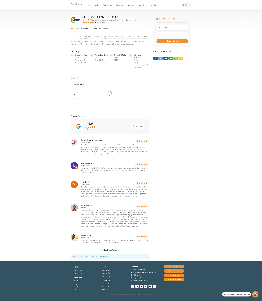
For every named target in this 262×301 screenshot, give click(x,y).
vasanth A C (85, 182)
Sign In (187, 5)
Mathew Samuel (86, 235)
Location (94, 29)
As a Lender (106, 273)
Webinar (105, 290)
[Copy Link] (180, 58)
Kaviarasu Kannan (87, 163)
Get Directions (81, 84)
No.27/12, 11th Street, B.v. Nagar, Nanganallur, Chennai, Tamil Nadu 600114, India (110, 20)
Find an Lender (78, 273)
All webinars (77, 287)
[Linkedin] (165, 58)
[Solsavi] (77, 4)
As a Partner (106, 276)
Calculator (119, 5)
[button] (74, 94)
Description (75, 29)
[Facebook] (155, 58)
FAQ (75, 290)
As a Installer (106, 270)
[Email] (170, 58)
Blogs (75, 284)
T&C (150, 294)
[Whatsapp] (175, 58)
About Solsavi (106, 284)
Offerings (85, 29)
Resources (130, 5)
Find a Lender (107, 5)
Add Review (103, 29)
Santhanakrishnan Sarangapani (91, 140)
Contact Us (106, 287)
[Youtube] (150, 286)
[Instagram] (137, 286)
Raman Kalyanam (87, 205)
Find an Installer (93, 5)
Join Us (142, 5)
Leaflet (145, 109)
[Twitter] (160, 58)
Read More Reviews (110, 250)
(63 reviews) (100, 22)
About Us (153, 5)
